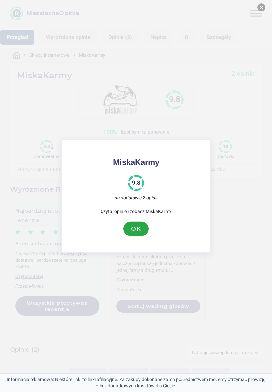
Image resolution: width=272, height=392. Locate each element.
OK (136, 228)
